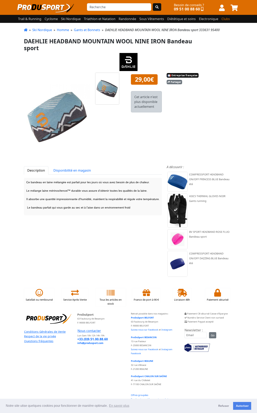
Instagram (166, 329)
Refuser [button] (223, 405)
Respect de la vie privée (40, 336)
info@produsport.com (90, 343)
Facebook (136, 353)
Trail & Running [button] (29, 19)
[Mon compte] (221, 8)
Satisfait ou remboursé (39, 299)
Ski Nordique (42, 30)
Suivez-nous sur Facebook (144, 329)
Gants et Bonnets (87, 30)
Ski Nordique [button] (71, 19)
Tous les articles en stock (111, 301)
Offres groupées (139, 395)
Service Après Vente (75, 299)
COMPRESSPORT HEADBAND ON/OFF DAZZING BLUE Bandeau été (208, 258)
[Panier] (234, 8)
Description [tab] (36, 170)
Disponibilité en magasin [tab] (72, 170)
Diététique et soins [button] (181, 19)
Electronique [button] (208, 19)
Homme (63, 30)
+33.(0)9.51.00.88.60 (92, 339)
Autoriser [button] (242, 405)
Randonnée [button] (127, 19)
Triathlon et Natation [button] (99, 19)
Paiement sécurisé (217, 299)
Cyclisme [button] (51, 19)
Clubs (225, 19)
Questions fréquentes (38, 341)
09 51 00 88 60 (187, 9)
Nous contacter (89, 331)
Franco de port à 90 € (146, 299)
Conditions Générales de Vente (45, 332)
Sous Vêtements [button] (151, 19)
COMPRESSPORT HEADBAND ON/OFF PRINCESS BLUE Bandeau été (209, 179)
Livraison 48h (182, 299)
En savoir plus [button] (119, 405)
